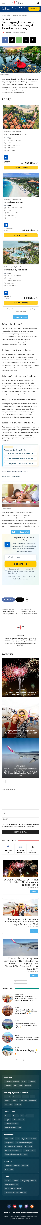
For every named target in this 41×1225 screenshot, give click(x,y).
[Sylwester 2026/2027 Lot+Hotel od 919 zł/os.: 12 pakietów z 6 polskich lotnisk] (20, 677)
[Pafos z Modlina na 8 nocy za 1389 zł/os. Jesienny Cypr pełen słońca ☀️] (7, 1024)
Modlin (7, 1101)
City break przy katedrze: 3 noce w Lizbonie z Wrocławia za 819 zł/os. (27, 1038)
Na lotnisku (28, 1146)
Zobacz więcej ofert (20, 532)
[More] (27, 599)
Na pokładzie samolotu (13, 1150)
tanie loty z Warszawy (11, 476)
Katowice (16, 1097)
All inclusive (9, 1169)
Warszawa (8, 1104)
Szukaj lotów (34, 9)
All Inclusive (23, 15)
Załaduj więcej (19, 982)
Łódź (32, 1097)
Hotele (24, 1081)
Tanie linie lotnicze (11, 1123)
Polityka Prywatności (20, 579)
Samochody (18, 1085)
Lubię (8, 845)
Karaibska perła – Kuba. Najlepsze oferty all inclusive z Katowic (29, 613)
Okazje (17, 1007)
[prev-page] (3, 781)
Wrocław (18, 1104)
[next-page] (6, 781)
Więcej (34, 891)
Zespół (15, 1181)
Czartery (8, 1085)
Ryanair (7, 1116)
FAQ (17, 1139)
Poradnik (25, 1165)
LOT (22, 1116)
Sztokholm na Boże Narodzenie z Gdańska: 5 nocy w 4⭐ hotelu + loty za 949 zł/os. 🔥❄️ (26, 1012)
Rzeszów (23, 1101)
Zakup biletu (9, 1142)
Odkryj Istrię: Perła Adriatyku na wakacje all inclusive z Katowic (9, 613)
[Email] (26, 40)
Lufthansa (29, 1116)
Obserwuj (20, 845)
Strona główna (6, 15)
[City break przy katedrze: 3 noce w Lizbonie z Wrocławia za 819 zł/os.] (7, 1037)
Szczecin (32, 1101)
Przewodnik (9, 1139)
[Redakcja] (3, 32)
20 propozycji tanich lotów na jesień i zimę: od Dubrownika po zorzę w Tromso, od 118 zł (20, 733)
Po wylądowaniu (29, 1150)
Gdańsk (7, 1097)
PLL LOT (21, 1120)
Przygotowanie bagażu (24, 1142)
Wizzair (15, 1116)
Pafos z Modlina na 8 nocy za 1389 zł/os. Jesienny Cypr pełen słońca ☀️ (26, 1025)
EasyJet (7, 1120)
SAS (14, 1120)
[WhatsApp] (19, 40)
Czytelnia (8, 1165)
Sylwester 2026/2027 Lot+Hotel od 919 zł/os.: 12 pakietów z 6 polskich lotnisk (20, 694)
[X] (12, 40)
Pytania (17, 1165)
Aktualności (20, 690)
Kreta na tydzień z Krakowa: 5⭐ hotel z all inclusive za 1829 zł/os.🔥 (26, 1052)
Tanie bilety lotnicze (12, 1081)
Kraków (25, 1097)
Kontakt (8, 1181)
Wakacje (15, 15)
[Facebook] (5, 40)
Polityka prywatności (28, 1181)
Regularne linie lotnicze (13, 1127)
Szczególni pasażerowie (13, 1146)
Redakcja (8, 32)
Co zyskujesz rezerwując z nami (16, 1154)
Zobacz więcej (20, 317)
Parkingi (28, 1085)
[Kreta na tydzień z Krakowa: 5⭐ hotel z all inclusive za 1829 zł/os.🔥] (7, 1050)
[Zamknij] (36, 1184)
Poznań (14, 1101)
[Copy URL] (33, 40)
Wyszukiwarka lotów (29, 1139)
